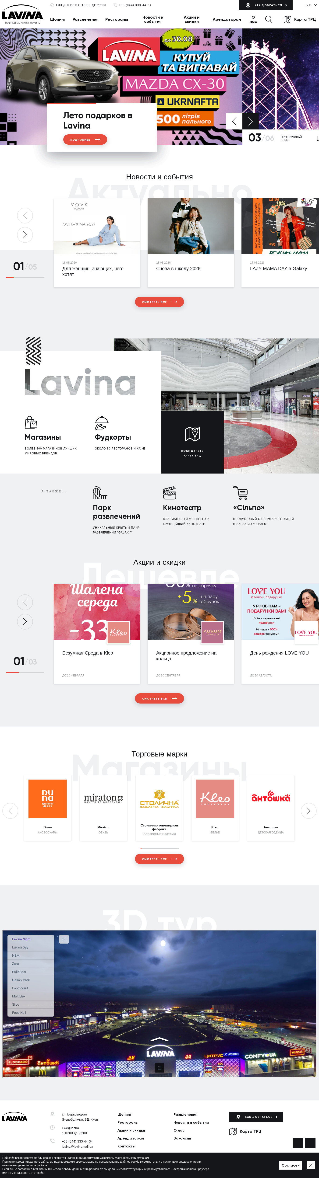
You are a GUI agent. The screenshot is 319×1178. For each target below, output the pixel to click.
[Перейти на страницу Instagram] (310, 1143)
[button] (269, 19)
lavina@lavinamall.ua (77, 1146)
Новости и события (152, 19)
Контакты (126, 1146)
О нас (253, 19)
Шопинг (58, 19)
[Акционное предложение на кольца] (191, 612)
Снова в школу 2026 (178, 268)
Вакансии (182, 1138)
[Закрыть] (311, 1165)
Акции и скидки (191, 19)
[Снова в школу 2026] (191, 226)
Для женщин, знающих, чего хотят (93, 271)
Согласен (291, 1165)
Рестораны (116, 19)
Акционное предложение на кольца (186, 655)
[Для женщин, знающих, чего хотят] (97, 226)
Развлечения (85, 19)
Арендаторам (227, 19)
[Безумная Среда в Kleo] (97, 612)
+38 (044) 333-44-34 (135, 5)
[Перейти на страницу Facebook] (298, 1143)
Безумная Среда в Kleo (87, 652)
